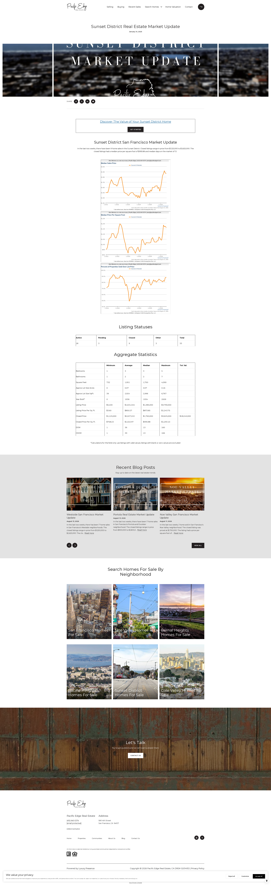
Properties (82, 838)
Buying (121, 7)
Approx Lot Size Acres (85, 388)
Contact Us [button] (135, 755)
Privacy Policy (197, 868)
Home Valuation (173, 7)
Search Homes (152, 7)
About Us (111, 838)
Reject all (231, 876)
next (74, 545)
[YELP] (202, 838)
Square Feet (81, 382)
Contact (189, 7)
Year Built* (80, 399)
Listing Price (81, 405)
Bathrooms (80, 377)
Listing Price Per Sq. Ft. (85, 411)
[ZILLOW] (196, 838)
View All (198, 545)
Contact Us (135, 838)
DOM (78, 427)
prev (69, 545)
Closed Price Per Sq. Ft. (85, 422)
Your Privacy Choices (135, 882)
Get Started (135, 129)
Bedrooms (80, 371)
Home (69, 838)
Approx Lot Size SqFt (85, 394)
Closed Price (81, 416)
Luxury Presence (87, 868)
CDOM (79, 433)
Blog (123, 838)
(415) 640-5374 (73, 821)
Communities (97, 838)
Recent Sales (135, 7)
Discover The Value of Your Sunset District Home (135, 121)
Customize (245, 876)
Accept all (258, 876)
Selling (110, 7)
